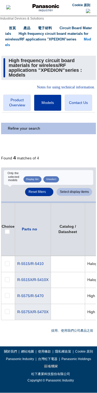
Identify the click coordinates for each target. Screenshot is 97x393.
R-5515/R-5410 (30, 263)
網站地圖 (27, 351)
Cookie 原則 (81, 5)
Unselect (51, 179)
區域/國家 (50, 366)
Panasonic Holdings (76, 359)
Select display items (74, 192)
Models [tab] (47, 102)
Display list (32, 179)
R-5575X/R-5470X (32, 312)
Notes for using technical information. (66, 87)
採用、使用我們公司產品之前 (72, 330)
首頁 (12, 28)
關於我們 (10, 351)
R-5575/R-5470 (30, 296)
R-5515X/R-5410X (32, 280)
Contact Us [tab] (78, 102)
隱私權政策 (63, 351)
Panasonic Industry (20, 359)
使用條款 (44, 351)
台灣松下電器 (47, 359)
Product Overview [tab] (17, 102)
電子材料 (45, 28)
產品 (26, 28)
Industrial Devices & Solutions (22, 18)
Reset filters (37, 192)
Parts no (29, 229)
